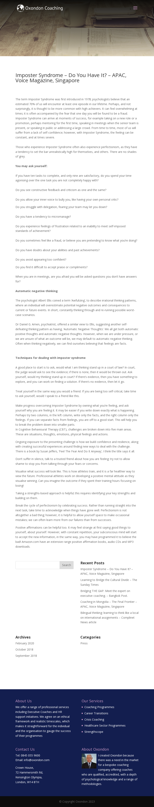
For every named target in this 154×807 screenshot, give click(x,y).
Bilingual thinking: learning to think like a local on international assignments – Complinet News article (109, 617)
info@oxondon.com (37, 760)
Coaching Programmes (99, 707)
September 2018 (26, 656)
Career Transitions (96, 713)
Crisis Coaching (94, 719)
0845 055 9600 (30, 755)
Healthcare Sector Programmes (105, 725)
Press (84, 643)
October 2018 (24, 649)
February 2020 (24, 643)
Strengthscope (93, 732)
